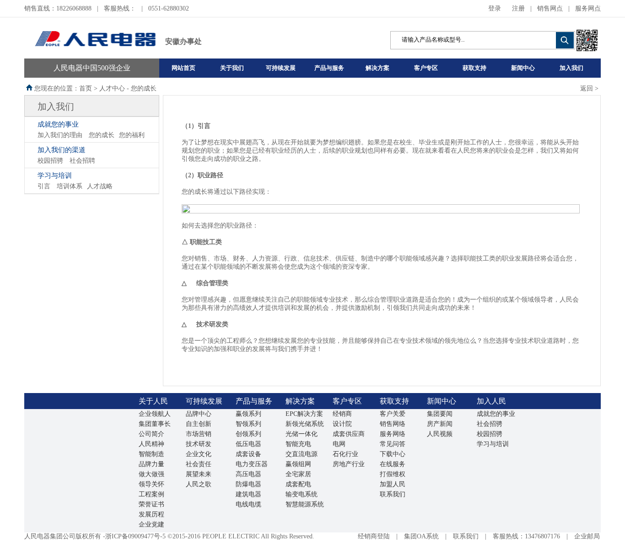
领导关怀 (151, 484)
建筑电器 (248, 494)
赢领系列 (248, 413)
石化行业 (345, 454)
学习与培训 (55, 175)
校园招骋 (50, 160)
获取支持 (474, 67)
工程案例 (151, 494)
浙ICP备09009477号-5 (135, 536)
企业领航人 (155, 413)
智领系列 (248, 423)
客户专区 (426, 67)
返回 (586, 88)
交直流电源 (302, 454)
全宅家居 (298, 474)
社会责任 (198, 464)
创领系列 (248, 434)
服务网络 (392, 434)
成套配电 (298, 484)
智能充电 (298, 444)
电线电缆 (248, 504)
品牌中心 (198, 413)
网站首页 (183, 67)
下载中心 (392, 454)
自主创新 (198, 423)
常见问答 (392, 444)
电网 (339, 444)
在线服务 (392, 464)
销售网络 (392, 423)
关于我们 (232, 67)
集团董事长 (155, 423)
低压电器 (248, 444)
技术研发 (198, 444)
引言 (44, 186)
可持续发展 (281, 67)
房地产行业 (349, 464)
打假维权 (392, 474)
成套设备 (248, 454)
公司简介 (151, 434)
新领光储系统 (305, 423)
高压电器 (248, 474)
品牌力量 (151, 464)
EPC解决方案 (304, 413)
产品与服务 (329, 67)
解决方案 (377, 67)
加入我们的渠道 (62, 150)
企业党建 (151, 524)
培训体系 (69, 186)
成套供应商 (349, 434)
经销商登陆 (374, 536)
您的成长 (101, 135)
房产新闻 (440, 423)
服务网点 (588, 8)
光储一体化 (302, 434)
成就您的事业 (58, 124)
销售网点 (550, 8)
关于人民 (153, 401)
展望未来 (198, 474)
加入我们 (571, 67)
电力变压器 (252, 464)
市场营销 (198, 434)
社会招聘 (82, 160)
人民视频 (440, 434)
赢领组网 (298, 464)
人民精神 (151, 444)
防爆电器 (248, 484)
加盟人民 (392, 484)
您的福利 (132, 135)
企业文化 (198, 454)
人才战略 (100, 186)
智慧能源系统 (305, 504)
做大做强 (151, 474)
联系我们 (392, 494)
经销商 (342, 413)
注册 (518, 8)
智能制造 (151, 454)
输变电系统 (302, 494)
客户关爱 (392, 413)
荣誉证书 (151, 504)
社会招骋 (489, 423)
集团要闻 (440, 413)
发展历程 (151, 514)
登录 (494, 8)
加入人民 (491, 401)
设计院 (342, 423)
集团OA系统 (421, 536)
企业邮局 (587, 536)
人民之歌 (198, 484)
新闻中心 (523, 67)
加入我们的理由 (60, 135)
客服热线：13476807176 (526, 536)
